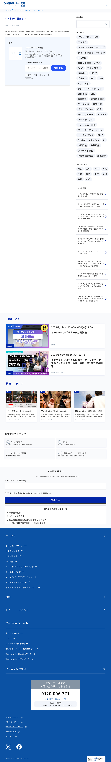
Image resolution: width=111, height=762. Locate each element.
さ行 (96, 169)
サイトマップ (10, 736)
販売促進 (97, 104)
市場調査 (82, 145)
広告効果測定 (97, 99)
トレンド (101, 114)
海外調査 (95, 145)
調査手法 (82, 73)
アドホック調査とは (37, 10)
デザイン (82, 78)
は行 (88, 174)
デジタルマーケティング (90, 88)
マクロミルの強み (16, 668)
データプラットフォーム (16, 582)
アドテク (82, 42)
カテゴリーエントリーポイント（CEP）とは (89, 252)
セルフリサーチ (86, 114)
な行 (80, 174)
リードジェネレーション (90, 129)
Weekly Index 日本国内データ (19, 654)
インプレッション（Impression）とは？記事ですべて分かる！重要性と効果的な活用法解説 (91, 216)
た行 (105, 169)
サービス (11, 536)
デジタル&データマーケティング (20, 566)
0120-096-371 (55, 693)
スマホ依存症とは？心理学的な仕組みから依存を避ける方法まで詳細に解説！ (90, 286)
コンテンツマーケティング (91, 47)
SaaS (80, 68)
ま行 (96, 174)
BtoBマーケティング (88, 140)
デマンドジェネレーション (91, 52)
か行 (88, 169)
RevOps (82, 57)
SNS (93, 93)
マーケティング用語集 (21, 10)
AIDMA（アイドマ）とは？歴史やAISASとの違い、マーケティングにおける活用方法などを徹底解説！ (91, 263)
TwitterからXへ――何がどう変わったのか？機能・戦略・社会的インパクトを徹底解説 (90, 228)
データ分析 (83, 104)
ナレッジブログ (12, 633)
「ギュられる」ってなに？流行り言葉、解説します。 (90, 195)
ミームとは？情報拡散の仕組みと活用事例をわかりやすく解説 (90, 275)
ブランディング (85, 109)
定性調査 (101, 155)
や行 (105, 174)
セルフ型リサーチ (13, 556)
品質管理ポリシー (11, 731)
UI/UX (94, 73)
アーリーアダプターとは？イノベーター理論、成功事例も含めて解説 (91, 205)
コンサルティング (13, 571)
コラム (8, 638)
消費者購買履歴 (86, 155)
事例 (8, 597)
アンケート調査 (85, 150)
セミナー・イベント (17, 610)
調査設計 (82, 99)
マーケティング (85, 119)
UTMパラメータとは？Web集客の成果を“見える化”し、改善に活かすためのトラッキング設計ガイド (91, 298)
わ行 (88, 179)
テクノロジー (93, 68)
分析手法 (82, 93)
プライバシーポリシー (12, 722)
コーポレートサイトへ (12, 717)
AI (104, 140)
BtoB (100, 135)
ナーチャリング (86, 135)
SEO (100, 78)
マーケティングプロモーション (19, 577)
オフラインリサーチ (14, 551)
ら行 (80, 179)
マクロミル (7, 10)
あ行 (80, 169)
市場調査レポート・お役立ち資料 (20, 648)
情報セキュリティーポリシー (14, 726)
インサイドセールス (88, 37)
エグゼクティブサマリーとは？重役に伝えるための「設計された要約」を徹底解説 (91, 241)
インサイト (83, 83)
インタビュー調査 (87, 124)
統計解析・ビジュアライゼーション (21, 587)
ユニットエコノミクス (89, 62)
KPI (92, 78)
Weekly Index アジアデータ (18, 659)
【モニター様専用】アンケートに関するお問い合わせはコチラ (55, 704)
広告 (99, 109)
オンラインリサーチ (14, 545)
